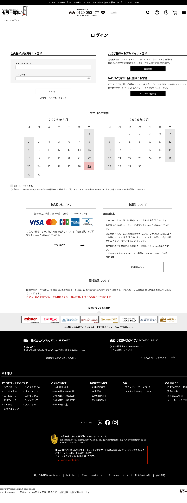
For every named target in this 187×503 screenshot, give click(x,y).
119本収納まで (99, 395)
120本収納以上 (99, 400)
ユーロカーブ (10, 395)
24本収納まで (98, 386)
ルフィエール (10, 386)
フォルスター (10, 391)
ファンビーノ (31, 404)
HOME (6, 20)
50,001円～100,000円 (63, 391)
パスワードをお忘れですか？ (53, 98)
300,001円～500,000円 (64, 400)
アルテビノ (9, 404)
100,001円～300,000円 (64, 395)
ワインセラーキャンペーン (138, 386)
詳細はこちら (61, 244)
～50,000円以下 (61, 386)
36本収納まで (98, 391)
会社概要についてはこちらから (61, 357)
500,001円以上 (60, 404)
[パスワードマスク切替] (89, 78)
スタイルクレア (11, 408)
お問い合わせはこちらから (153, 357)
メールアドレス (23, 63)
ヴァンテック (31, 391)
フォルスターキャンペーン (138, 391)
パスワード (21, 74)
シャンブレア (31, 400)
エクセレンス (31, 395)
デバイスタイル (32, 386)
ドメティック (10, 400)
